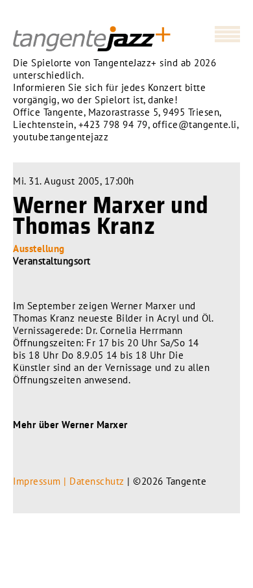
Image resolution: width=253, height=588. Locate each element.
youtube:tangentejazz (60, 137)
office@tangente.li (194, 124)
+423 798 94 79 (113, 124)
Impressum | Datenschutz (69, 481)
